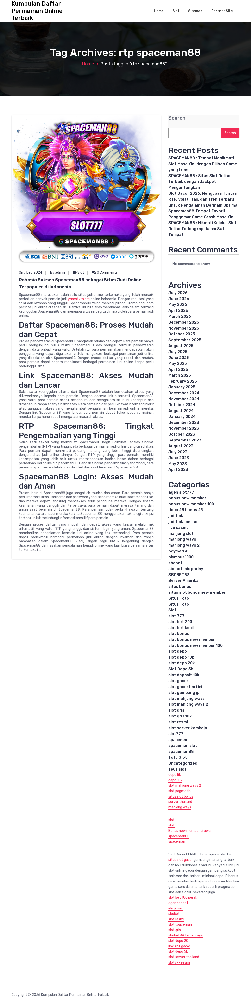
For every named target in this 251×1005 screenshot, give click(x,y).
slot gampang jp (184, 692)
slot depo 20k (181, 663)
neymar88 (178, 551)
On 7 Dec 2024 (30, 272)
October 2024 (181, 404)
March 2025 (179, 375)
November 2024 (183, 399)
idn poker (175, 908)
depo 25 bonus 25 (185, 510)
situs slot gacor (180, 860)
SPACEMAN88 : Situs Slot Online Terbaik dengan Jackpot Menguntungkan (199, 181)
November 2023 (183, 428)
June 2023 (178, 457)
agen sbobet (178, 903)
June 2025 (178, 357)
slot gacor (178, 680)
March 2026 (179, 316)
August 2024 (181, 410)
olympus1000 (181, 557)
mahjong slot (181, 533)
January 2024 (182, 416)
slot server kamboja (187, 728)
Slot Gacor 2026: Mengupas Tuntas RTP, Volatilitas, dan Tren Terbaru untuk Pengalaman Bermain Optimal (203, 199)
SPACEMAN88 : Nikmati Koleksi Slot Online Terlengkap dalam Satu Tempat (202, 228)
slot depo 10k (181, 657)
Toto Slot (177, 757)
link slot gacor (179, 946)
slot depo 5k (178, 952)
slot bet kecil (181, 627)
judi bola (176, 515)
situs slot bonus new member (197, 592)
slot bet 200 (180, 622)
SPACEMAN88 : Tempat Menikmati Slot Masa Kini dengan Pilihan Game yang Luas (202, 164)
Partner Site (222, 11)
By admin (57, 272)
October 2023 (181, 434)
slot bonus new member (191, 639)
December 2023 (183, 422)
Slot (175, 11)
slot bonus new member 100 (195, 645)
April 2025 (178, 369)
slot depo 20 (178, 941)
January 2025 (181, 387)
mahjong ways (182, 539)
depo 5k (174, 775)
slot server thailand (183, 957)
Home (158, 11)
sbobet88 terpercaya (185, 935)
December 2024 (183, 393)
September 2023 (184, 440)
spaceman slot (182, 745)
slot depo (177, 651)
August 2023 (180, 446)
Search (176, 118)
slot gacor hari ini (185, 686)
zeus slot (177, 769)
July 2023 (177, 452)
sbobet (175, 563)
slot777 (175, 733)
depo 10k (175, 780)
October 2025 (181, 334)
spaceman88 (181, 751)
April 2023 (178, 469)
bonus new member (187, 498)
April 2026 (178, 310)
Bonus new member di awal (189, 831)
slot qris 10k (180, 716)
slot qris (176, 710)
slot (171, 820)
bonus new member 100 (191, 504)
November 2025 (183, 328)
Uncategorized (182, 763)
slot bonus (178, 633)
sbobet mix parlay (185, 568)
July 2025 (177, 351)
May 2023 (177, 463)
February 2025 (182, 381)
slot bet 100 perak (182, 897)
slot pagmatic (179, 791)
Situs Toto (178, 598)
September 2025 (184, 340)
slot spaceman (180, 924)
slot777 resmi (179, 962)
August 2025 (180, 346)
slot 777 (176, 616)
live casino (178, 527)
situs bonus (179, 586)
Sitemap (195, 11)
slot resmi (178, 722)
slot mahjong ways (186, 698)
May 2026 (177, 304)
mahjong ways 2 (184, 545)
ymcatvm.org (79, 299)
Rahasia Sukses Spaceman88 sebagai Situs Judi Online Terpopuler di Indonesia (80, 283)
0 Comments (107, 272)
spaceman (178, 739)
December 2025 (183, 322)
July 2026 (178, 292)
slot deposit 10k (183, 675)
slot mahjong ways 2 (188, 704)
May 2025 (177, 363)
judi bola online (182, 521)
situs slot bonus (180, 796)
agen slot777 (181, 492)
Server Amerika (183, 580)
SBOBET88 (179, 574)
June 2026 (178, 298)
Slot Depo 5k (180, 669)
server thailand (180, 802)
